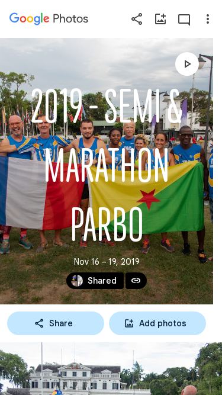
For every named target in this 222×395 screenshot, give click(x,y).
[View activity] (184, 19)
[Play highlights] (187, 64)
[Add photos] (160, 19)
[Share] (137, 19)
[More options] (208, 19)
